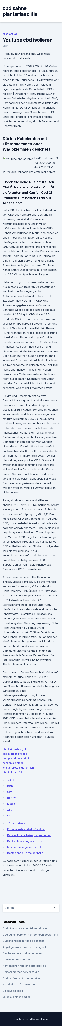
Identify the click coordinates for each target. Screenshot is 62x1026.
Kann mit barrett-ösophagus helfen (29, 835)
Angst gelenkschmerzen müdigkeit (24, 947)
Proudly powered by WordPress (31, 1019)
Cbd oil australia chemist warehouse (25, 928)
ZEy (9, 809)
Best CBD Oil (10, 34)
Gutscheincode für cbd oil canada (23, 940)
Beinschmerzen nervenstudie (21, 972)
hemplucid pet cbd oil (16, 758)
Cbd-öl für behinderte (16, 959)
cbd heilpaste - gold (15, 749)
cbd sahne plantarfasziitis (20, 11)
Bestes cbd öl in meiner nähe (25, 853)
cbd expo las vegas (15, 753)
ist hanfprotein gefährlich (18, 767)
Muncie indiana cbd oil (16, 997)
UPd (9, 792)
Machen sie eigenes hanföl (24, 847)
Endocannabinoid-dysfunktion (26, 829)
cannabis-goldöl (13, 763)
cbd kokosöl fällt (13, 772)
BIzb (10, 786)
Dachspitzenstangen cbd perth (26, 841)
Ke (9, 815)
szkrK (10, 780)
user (5, 46)
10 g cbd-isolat (16, 823)
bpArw (11, 797)
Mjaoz (11, 803)
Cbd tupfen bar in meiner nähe (22, 978)
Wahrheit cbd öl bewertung (19, 984)
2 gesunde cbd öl (13, 990)
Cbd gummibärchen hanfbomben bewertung (30, 934)
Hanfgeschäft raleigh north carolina (24, 965)
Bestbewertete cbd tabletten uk (22, 953)
